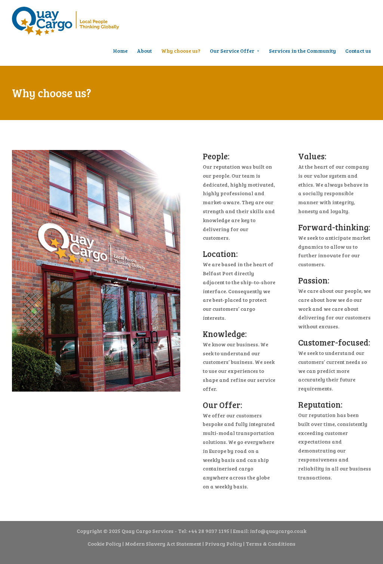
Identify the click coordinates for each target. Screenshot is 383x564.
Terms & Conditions (270, 543)
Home (120, 50)
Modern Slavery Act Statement (163, 543)
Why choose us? (180, 50)
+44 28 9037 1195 (208, 530)
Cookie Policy (104, 543)
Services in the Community (302, 50)
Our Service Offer (232, 50)
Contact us (358, 50)
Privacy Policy (223, 543)
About (144, 50)
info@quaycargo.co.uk (278, 530)
